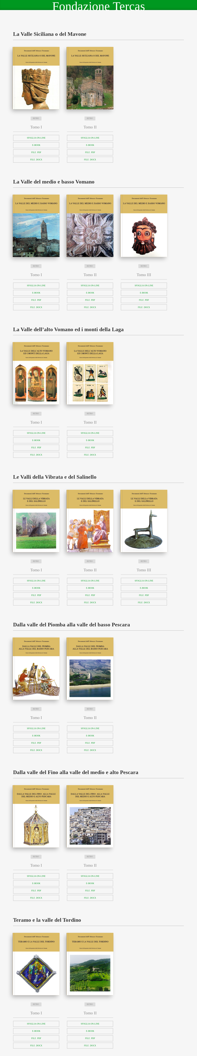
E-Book (36, 145)
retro (36, 118)
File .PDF (36, 152)
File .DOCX (36, 159)
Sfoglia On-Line (36, 138)
